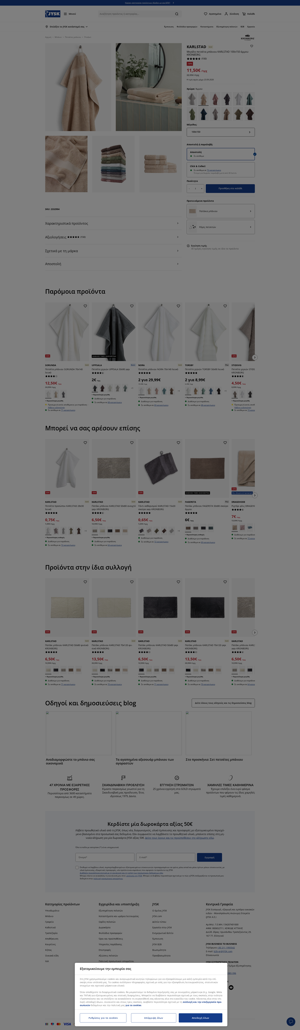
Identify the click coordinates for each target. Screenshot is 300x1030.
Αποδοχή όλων (200, 1017)
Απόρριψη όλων (153, 1017)
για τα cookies (133, 1005)
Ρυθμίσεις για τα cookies (103, 1017)
